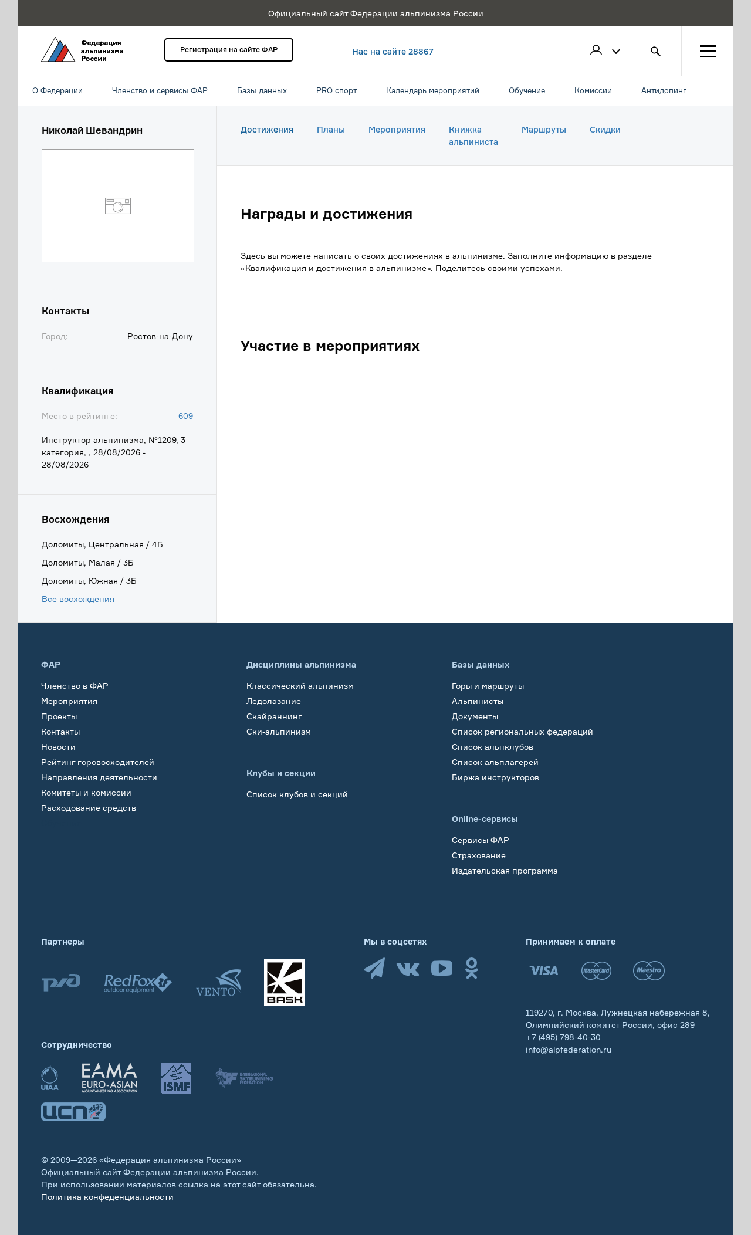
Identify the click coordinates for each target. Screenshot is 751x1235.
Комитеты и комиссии (86, 792)
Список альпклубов (492, 747)
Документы (475, 716)
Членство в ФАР (75, 686)
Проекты (59, 716)
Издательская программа (505, 870)
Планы (331, 129)
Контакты (60, 731)
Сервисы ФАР (480, 840)
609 (185, 416)
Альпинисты (477, 701)
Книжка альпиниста (473, 135)
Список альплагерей (495, 762)
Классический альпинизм (300, 686)
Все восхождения (78, 599)
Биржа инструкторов (495, 777)
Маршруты (544, 129)
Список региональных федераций (522, 731)
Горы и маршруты (488, 686)
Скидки (605, 129)
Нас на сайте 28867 (393, 51)
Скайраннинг (274, 716)
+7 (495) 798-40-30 (563, 1037)
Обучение (61, 823)
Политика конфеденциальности (107, 1197)
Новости (58, 747)
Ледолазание (273, 701)
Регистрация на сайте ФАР (229, 49)
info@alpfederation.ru (568, 1049)
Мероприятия (396, 129)
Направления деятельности (99, 777)
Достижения (267, 129)
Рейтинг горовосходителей (97, 762)
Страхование (479, 855)
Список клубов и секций (297, 794)
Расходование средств (88, 808)
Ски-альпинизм (278, 731)
